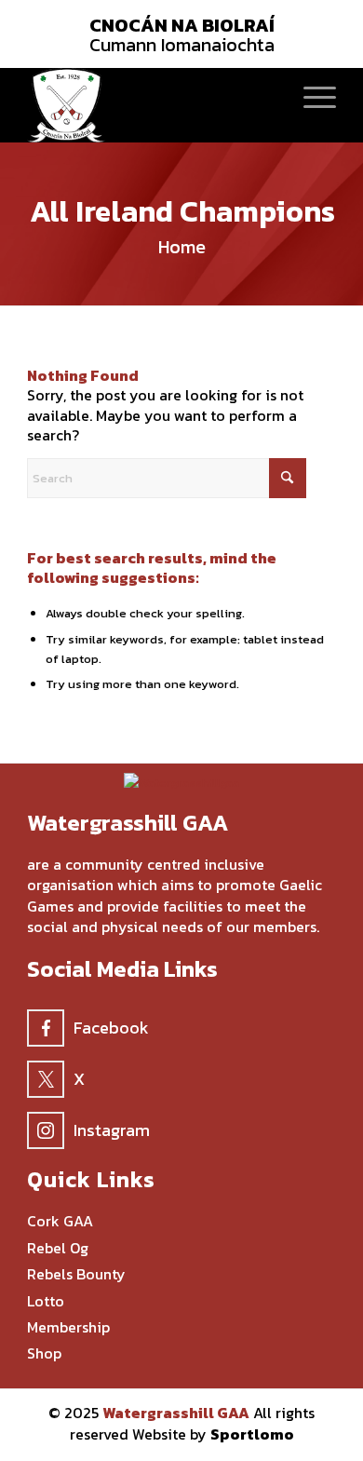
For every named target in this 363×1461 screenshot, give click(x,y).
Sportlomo (252, 1434)
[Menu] (310, 96)
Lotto (45, 1301)
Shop (44, 1353)
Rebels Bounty (76, 1274)
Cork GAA (60, 1221)
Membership (68, 1327)
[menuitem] (310, 96)
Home (182, 247)
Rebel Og (57, 1248)
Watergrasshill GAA (175, 1412)
